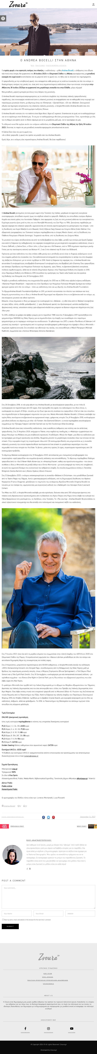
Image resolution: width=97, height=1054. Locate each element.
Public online (7, 786)
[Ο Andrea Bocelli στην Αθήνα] (12, 855)
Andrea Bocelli (9, 806)
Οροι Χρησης (47, 977)
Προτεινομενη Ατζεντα (56, 65)
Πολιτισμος (40, 65)
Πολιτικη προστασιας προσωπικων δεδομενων (47, 980)
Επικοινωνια (48, 983)
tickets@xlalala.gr (31, 756)
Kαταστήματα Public (9, 789)
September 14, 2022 (87, 817)
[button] (3, 18)
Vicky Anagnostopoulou (13, 817)
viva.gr (14, 769)
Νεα (32, 65)
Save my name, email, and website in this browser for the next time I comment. (27, 920)
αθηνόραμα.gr (82, 779)
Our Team (48, 973)
